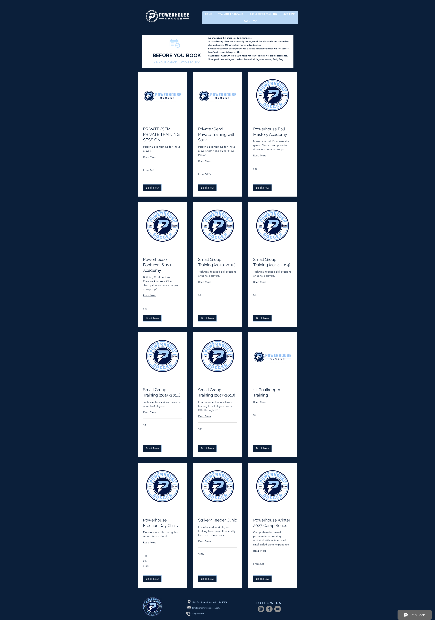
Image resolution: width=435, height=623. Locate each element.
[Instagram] (261, 609)
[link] (162, 134)
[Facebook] (269, 609)
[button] (152, 187)
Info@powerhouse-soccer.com (206, 608)
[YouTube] (277, 609)
